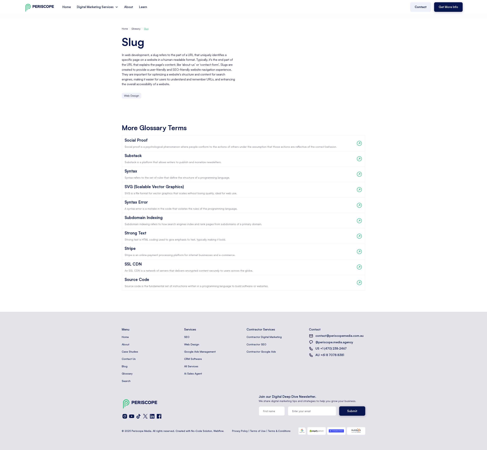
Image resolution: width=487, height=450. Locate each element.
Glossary (136, 28)
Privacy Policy (240, 430)
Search (126, 381)
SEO (186, 337)
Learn (143, 7)
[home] (39, 7)
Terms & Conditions (279, 430)
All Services (191, 366)
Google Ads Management (200, 351)
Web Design (191, 344)
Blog (124, 366)
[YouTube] (132, 416)
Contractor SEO (256, 344)
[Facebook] (159, 416)
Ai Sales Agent (193, 373)
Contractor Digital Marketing (264, 337)
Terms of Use (258, 430)
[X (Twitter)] (145, 416)
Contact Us (129, 358)
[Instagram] (125, 416)
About (128, 7)
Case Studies (130, 351)
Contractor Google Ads (261, 351)
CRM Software (193, 358)
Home (66, 7)
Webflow (218, 430)
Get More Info (448, 7)
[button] (97, 7)
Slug (146, 28)
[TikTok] (138, 416)
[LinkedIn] (152, 416)
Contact (421, 7)
